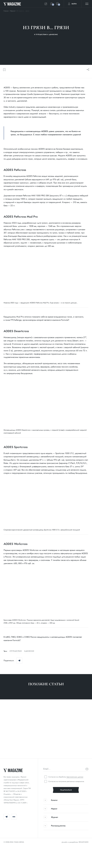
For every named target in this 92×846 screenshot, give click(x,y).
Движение (29, 651)
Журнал (13, 11)
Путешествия (16, 651)
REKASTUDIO (83, 842)
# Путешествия (10, 751)
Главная (6, 11)
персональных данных (74, 777)
